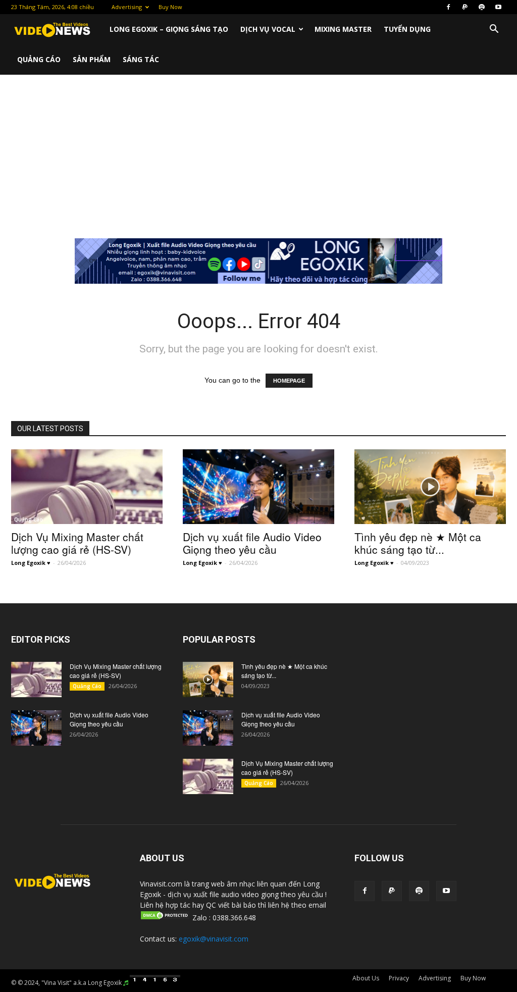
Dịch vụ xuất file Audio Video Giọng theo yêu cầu (252, 543)
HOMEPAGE (289, 381)
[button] (494, 30)
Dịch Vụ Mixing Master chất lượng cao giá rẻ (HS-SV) (77, 543)
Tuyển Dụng (407, 29)
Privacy (399, 978)
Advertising (127, 7)
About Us (365, 978)
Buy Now (170, 7)
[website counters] (155, 982)
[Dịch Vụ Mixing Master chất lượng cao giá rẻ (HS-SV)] (87, 486)
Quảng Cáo (39, 59)
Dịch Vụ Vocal (267, 29)
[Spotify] (481, 7)
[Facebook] (448, 7)
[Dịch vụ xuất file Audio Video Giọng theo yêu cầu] (258, 486)
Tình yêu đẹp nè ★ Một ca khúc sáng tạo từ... (417, 543)
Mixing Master (343, 29)
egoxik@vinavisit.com (213, 939)
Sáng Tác (141, 59)
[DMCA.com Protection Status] (165, 917)
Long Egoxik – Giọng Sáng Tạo (169, 29)
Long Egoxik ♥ (30, 562)
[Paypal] (465, 7)
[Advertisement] (258, 150)
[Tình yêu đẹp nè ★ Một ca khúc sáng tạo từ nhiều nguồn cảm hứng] (430, 486)
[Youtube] (498, 7)
